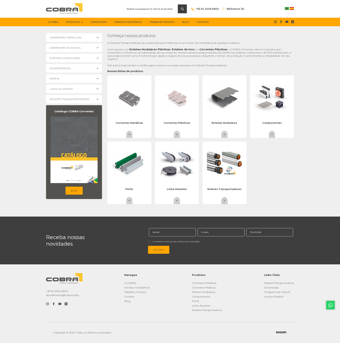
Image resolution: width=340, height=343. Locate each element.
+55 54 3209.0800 (57, 291)
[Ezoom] (281, 332)
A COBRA (130, 283)
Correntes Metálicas (204, 283)
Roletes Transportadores (207, 310)
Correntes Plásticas (204, 287)
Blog (127, 301)
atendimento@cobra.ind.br (62, 295)
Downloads (271, 287)
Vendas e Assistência (137, 287)
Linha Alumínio (201, 305)
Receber (158, 249)
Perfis (195, 301)
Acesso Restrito (274, 296)
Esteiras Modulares (203, 292)
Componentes (201, 296)
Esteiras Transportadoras (279, 283)
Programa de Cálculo (277, 292)
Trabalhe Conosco (135, 292)
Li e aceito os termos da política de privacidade (175, 241)
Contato (129, 296)
